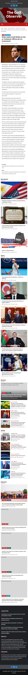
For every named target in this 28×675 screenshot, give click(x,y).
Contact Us (13, 3)
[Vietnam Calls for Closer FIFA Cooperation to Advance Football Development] (14, 314)
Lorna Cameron (14, 448)
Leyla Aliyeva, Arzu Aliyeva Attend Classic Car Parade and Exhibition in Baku (13, 615)
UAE (14, 471)
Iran (3, 35)
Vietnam (7, 321)
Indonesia (9, 571)
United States (7, 35)
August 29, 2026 (14, 398)
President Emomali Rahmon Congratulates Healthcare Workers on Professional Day (18, 464)
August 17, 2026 (21, 477)
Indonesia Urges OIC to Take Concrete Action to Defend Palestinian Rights (13, 632)
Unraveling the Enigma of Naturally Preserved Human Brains (18, 446)
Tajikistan (15, 461)
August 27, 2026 (14, 304)
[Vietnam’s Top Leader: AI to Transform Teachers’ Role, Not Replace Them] (14, 541)
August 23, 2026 (20, 457)
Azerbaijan (4, 297)
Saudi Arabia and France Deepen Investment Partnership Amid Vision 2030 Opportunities (18, 424)
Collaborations (20, 3)
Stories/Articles (5, 247)
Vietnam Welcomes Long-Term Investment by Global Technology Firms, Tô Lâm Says (18, 414)
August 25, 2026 (21, 426)
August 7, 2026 (14, 602)
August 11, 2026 (12, 578)
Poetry (3, 524)
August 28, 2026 (14, 418)
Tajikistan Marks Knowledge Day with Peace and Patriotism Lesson (12, 619)
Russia (8, 595)
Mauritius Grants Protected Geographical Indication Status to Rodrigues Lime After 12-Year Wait (18, 405)
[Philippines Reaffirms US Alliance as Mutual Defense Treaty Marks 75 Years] (14, 190)
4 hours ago (14, 280)
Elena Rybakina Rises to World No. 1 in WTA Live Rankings (12, 623)
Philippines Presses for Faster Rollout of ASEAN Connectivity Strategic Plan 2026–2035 (14, 395)
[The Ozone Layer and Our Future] (5, 456)
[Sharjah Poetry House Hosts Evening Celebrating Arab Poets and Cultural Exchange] (14, 517)
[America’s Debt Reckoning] (14, 240)
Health (16, 433)
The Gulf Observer (14, 14)
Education (4, 500)
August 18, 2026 (14, 468)
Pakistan (6, 222)
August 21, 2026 (12, 376)
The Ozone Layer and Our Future (18, 455)
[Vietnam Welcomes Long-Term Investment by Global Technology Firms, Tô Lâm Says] (5, 414)
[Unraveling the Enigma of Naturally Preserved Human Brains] (5, 446)
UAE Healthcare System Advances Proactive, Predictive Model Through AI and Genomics (18, 474)
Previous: (13, 166)
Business (3, 393)
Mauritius (16, 402)
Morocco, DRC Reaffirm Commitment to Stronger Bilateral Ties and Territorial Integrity (12, 628)
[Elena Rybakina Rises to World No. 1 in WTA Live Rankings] (14, 266)
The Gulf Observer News (7, 43)
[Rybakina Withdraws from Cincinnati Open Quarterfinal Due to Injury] (14, 362)
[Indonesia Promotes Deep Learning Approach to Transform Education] (14, 565)
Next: (14, 172)
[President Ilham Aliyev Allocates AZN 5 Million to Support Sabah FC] (14, 290)
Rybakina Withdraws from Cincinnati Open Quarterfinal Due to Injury (11, 373)
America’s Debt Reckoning (8, 250)
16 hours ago (14, 203)
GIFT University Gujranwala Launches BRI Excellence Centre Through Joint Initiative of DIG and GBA (13, 504)
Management (8, 3)
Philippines (4, 197)
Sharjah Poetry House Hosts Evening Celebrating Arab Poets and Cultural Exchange (14, 528)
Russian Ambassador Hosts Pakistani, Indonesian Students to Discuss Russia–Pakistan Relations (13, 599)
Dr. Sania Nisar (14, 457)
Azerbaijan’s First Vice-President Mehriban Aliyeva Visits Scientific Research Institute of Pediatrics (18, 436)
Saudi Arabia (16, 421)
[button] (2, 24)
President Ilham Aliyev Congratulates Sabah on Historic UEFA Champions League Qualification (12, 349)
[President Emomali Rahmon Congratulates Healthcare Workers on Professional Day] (5, 465)
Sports (9, 273)
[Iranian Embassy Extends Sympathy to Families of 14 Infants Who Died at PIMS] (14, 215)
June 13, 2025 (15, 43)
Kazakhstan (4, 273)
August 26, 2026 (14, 228)
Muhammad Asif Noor (6, 252)
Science (12, 444)
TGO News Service (6, 352)
